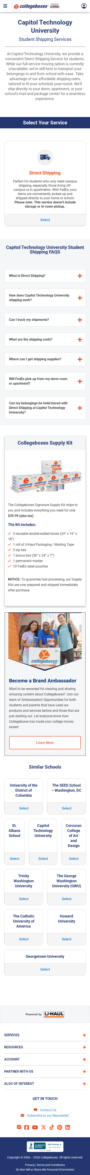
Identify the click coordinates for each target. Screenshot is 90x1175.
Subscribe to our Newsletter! (47, 1116)
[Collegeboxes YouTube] (36, 1127)
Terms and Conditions (51, 1165)
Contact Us (48, 1110)
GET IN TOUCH (45, 1098)
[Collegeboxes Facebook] (28, 1127)
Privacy (30, 1165)
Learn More (45, 743)
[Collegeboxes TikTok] (53, 1127)
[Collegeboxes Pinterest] (61, 1127)
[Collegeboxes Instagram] (20, 1127)
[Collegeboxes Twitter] (45, 1127)
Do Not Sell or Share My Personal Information (45, 1169)
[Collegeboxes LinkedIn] (69, 1127)
